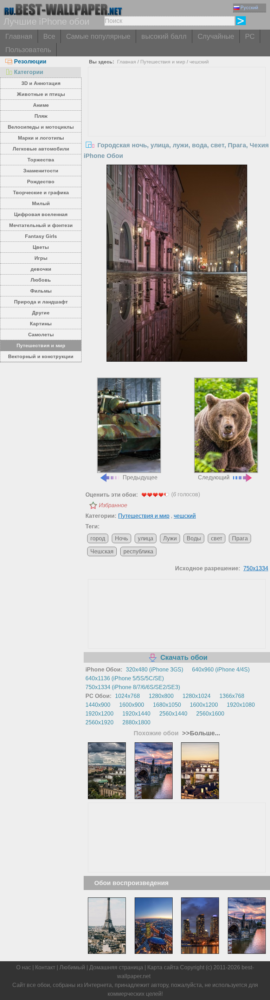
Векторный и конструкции (40, 356)
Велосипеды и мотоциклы (41, 127)
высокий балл (164, 36)
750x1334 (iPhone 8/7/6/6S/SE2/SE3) (132, 687)
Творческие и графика (41, 192)
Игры (40, 258)
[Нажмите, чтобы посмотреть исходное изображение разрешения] (176, 270)
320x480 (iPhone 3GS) (154, 670)
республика (138, 551)
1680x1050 (167, 705)
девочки (41, 269)
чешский (199, 62)
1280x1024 (196, 696)
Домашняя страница (116, 967)
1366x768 (231, 696)
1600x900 (131, 705)
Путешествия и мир (41, 345)
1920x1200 (99, 714)
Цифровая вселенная (41, 214)
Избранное (113, 505)
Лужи (170, 538)
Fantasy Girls (41, 236)
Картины (41, 323)
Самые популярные (98, 36)
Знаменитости (40, 170)
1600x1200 (204, 705)
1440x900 (97, 705)
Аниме (41, 105)
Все (49, 36)
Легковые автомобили (41, 149)
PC (250, 36)
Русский (249, 7)
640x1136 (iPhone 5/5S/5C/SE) (124, 678)
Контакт (45, 967)
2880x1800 (136, 722)
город (97, 538)
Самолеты (41, 334)
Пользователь (28, 50)
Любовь (41, 280)
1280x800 (161, 696)
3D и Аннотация (40, 83)
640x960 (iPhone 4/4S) (221, 670)
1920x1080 (241, 705)
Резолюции (30, 62)
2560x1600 (210, 714)
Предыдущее (140, 477)
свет (216, 538)
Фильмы (41, 291)
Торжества (40, 159)
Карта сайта (163, 967)
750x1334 (255, 568)
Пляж (40, 116)
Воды (194, 538)
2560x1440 (173, 714)
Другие (41, 312)
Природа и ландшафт (41, 302)
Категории (28, 72)
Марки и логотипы (41, 138)
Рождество (40, 181)
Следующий (214, 477)
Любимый (72, 967)
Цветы (41, 247)
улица (145, 538)
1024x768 (127, 696)
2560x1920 (99, 722)
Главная (18, 36)
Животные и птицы (41, 94)
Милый (41, 203)
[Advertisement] (177, 120)
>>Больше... (200, 733)
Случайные (216, 36)
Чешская (102, 551)
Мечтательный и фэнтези (41, 225)
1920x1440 (136, 714)
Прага (240, 538)
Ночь (121, 538)
